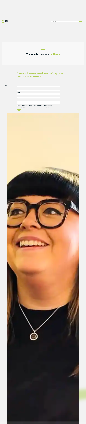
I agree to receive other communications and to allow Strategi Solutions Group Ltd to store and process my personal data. (36, 105)
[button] (43, 49)
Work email (19, 92)
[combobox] (65, 21)
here (54, 107)
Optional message (20, 99)
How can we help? (19, 96)
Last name (18, 88)
